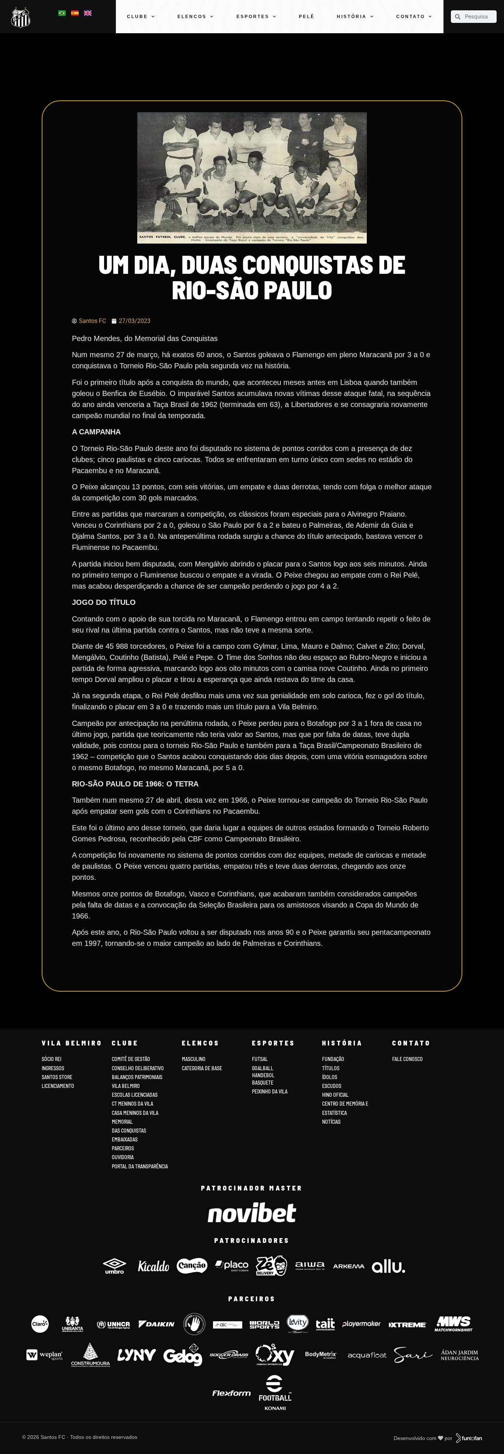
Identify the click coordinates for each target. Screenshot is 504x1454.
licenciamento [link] (58, 1086)
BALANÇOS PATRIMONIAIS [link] (137, 1077)
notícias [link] (331, 1122)
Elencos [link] (192, 16)
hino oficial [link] (335, 1095)
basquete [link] (262, 1082)
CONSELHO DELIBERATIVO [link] (138, 1068)
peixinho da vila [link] (269, 1091)
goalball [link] (262, 1068)
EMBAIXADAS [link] (125, 1139)
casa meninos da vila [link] (135, 1113)
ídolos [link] (329, 1077)
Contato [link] (410, 16)
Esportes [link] (253, 16)
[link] (22, 17)
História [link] (352, 16)
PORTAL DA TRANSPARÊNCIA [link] (140, 1166)
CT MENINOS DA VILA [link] (132, 1103)
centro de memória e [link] (345, 1103)
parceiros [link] (123, 1148)
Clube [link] (137, 16)
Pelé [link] (307, 16)
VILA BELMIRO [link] (126, 1086)
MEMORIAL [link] (122, 1122)
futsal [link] (260, 1059)
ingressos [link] (53, 1068)
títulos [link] (330, 1068)
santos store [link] (57, 1077)
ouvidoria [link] (123, 1157)
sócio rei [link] (51, 1059)
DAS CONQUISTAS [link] (129, 1130)
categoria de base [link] (202, 1068)
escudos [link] (331, 1086)
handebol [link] (263, 1075)
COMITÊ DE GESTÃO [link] (131, 1059)
